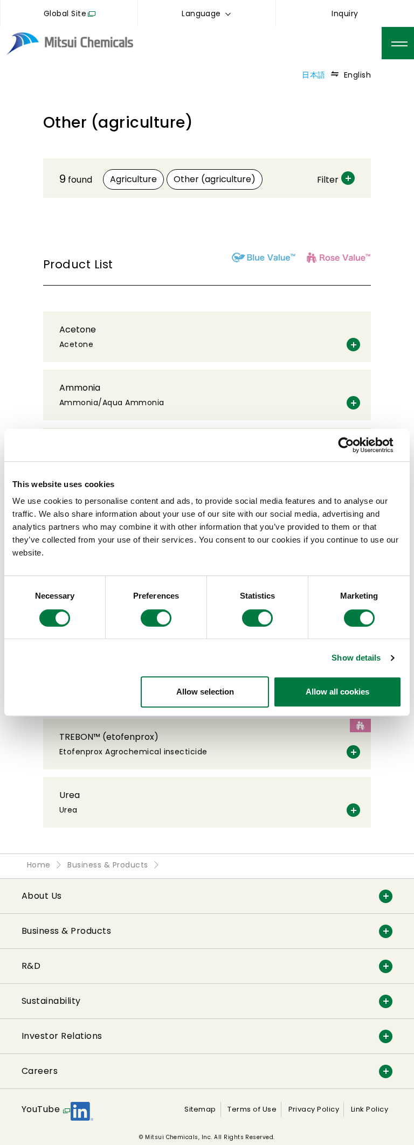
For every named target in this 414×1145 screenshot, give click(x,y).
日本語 (313, 75)
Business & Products (66, 931)
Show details (356, 657)
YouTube (41, 1109)
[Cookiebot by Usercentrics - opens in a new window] (354, 445)
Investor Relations (62, 1036)
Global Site (65, 13)
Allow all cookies (337, 691)
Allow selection (205, 691)
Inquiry (345, 13)
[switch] (156, 618)
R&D (31, 966)
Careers (40, 1071)
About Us (42, 896)
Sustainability (51, 1001)
